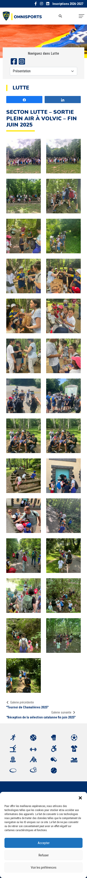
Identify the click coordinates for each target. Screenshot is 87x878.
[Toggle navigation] (81, 16)
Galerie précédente (22, 702)
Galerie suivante (61, 712)
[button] (80, 797)
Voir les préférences (43, 868)
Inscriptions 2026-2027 (67, 4)
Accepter (44, 843)
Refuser (44, 855)
